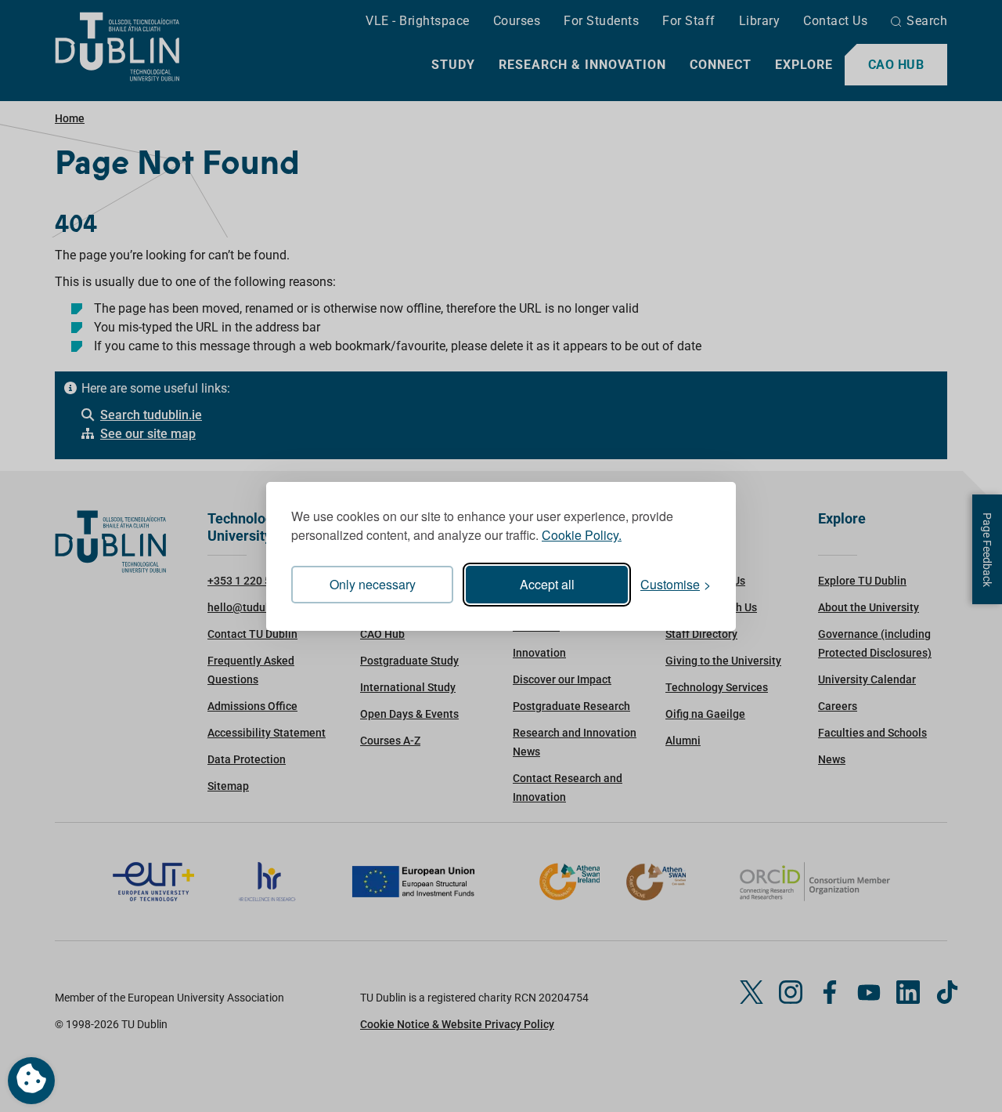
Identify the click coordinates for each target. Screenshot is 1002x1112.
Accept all (547, 584)
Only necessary (373, 584)
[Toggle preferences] (31, 1080)
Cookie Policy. (582, 535)
